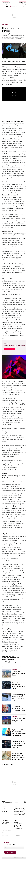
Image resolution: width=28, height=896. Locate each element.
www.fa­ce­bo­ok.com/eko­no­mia (11, 463)
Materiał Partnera (15, 704)
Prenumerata (5, 822)
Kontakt (4, 810)
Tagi (21, 666)
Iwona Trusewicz (16, 61)
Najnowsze (16, 666)
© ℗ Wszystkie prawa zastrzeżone (11, 657)
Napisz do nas (5, 811)
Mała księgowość (18, 823)
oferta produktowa (7, 838)
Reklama (4, 819)
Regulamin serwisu (18, 811)
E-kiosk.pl (16, 819)
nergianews (13, 7)
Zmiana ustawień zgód (19, 810)
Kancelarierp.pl (17, 825)
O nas (3, 808)
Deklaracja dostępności (19, 814)
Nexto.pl (16, 822)
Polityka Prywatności (19, 808)
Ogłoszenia (5, 820)
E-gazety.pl (16, 820)
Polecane (10, 666)
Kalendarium (17, 835)
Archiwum (4, 823)
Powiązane (4, 666)
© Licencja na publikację (8, 656)
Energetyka (5, 24)
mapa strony (5, 835)
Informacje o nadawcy (19, 813)
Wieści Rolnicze (18, 826)
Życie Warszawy (18, 828)
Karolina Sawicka (6, 61)
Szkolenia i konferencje (8, 833)
